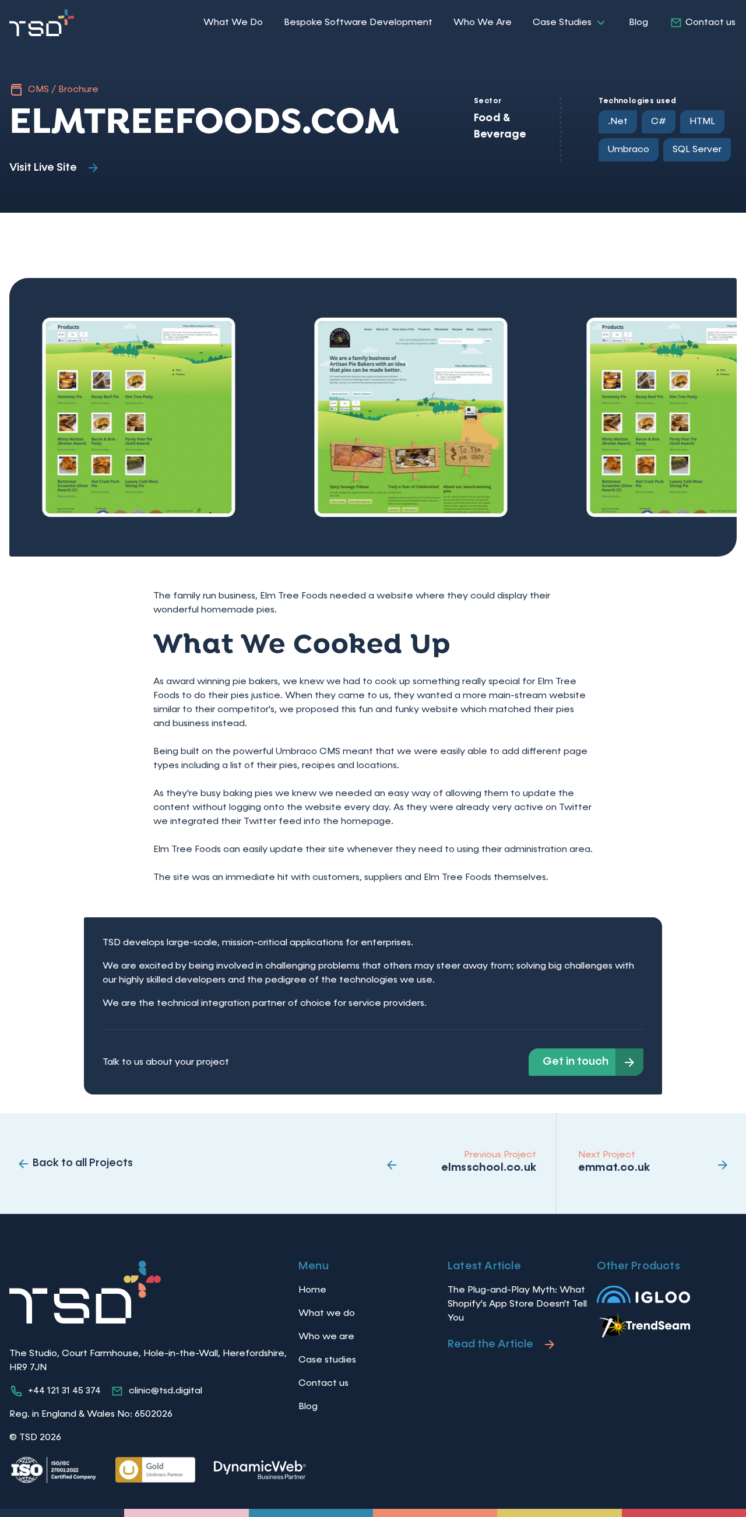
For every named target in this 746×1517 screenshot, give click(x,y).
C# (658, 121)
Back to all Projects (83, 1162)
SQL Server (697, 149)
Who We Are (482, 22)
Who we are (326, 1337)
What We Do (233, 22)
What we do (326, 1313)
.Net (618, 121)
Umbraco (628, 149)
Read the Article (490, 1344)
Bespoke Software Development (358, 22)
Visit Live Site (43, 167)
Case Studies (562, 22)
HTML (702, 121)
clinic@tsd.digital (165, 1391)
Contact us (710, 22)
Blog (638, 22)
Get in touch (575, 1061)
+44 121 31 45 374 (64, 1391)
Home (312, 1290)
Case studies (327, 1360)
